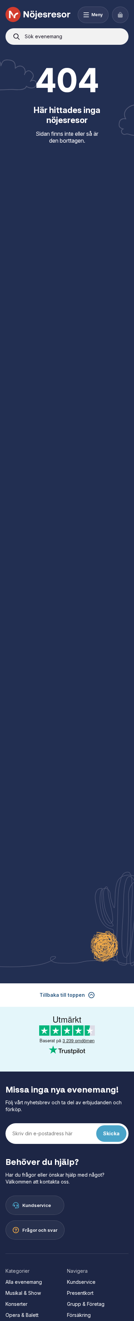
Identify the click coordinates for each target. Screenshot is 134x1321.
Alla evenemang (23, 1282)
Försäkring (79, 1315)
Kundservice (81, 1282)
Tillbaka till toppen (62, 995)
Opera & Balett (21, 1315)
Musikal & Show (23, 1293)
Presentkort (80, 1293)
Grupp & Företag (85, 1304)
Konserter (16, 1304)
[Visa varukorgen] (120, 15)
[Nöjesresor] (38, 15)
